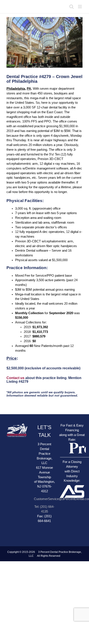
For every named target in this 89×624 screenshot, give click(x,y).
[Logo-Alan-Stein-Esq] (72, 477)
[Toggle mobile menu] (80, 6)
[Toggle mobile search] (71, 6)
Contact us (15, 378)
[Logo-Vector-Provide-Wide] (72, 442)
